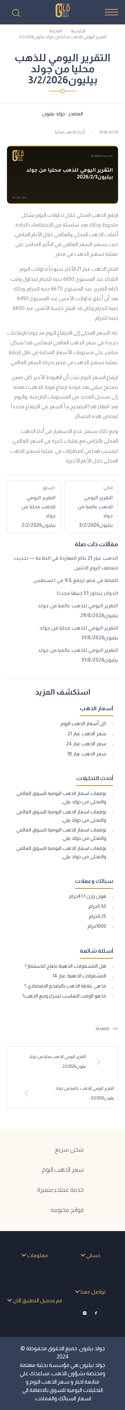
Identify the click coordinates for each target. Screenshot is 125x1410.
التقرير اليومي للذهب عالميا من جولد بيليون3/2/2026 (95, 507)
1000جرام (97, 926)
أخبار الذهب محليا (70, 132)
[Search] (16, 13)
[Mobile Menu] (111, 12)
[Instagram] (84, 1313)
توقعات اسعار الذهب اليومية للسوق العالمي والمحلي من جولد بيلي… (61, 797)
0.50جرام (97, 906)
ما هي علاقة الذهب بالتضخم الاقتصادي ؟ (65, 986)
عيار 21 (84, 269)
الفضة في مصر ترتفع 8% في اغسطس (75, 580)
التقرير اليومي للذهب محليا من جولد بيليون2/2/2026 (38, 507)
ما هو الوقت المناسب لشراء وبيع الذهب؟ (64, 996)
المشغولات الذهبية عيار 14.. (78, 975)
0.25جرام (97, 916)
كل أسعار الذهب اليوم (83, 723)
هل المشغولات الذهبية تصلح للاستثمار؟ (65, 966)
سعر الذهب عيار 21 (87, 733)
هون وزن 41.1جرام (87, 896)
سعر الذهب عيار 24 (86, 743)
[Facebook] (96, 1313)
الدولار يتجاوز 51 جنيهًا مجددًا (87, 593)
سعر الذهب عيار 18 (86, 753)
